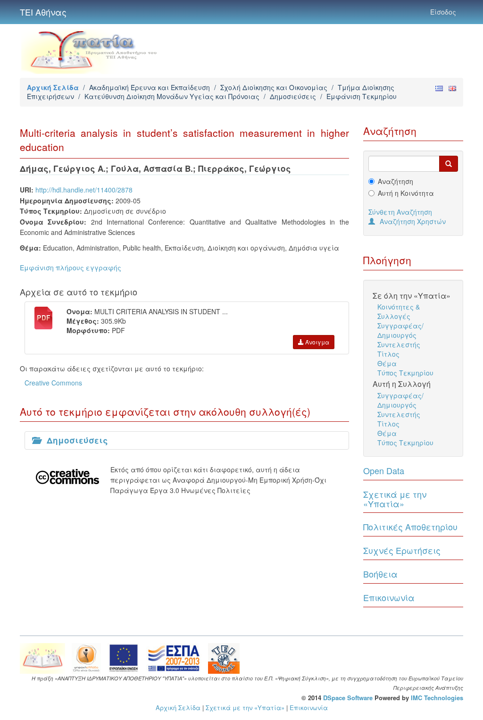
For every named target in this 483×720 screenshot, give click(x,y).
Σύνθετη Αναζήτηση (400, 212)
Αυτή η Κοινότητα (406, 193)
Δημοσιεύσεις (293, 96)
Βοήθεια (380, 574)
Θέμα (387, 363)
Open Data (383, 470)
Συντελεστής (398, 344)
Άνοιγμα (316, 342)
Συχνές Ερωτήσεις (402, 550)
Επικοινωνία (389, 597)
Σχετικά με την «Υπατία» (394, 499)
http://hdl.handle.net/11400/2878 (84, 189)
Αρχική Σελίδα (53, 87)
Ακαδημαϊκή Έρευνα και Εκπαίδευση (149, 87)
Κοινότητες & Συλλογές (398, 311)
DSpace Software (348, 697)
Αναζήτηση (395, 181)
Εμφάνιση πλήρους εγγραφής (70, 267)
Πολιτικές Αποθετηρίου (410, 526)
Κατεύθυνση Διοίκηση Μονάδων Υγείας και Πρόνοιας (171, 96)
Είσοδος (443, 12)
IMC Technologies (437, 697)
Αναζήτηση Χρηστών (413, 221)
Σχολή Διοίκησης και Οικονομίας (273, 87)
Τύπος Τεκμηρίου (405, 372)
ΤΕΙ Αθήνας (43, 12)
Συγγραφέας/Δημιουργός (400, 330)
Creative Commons (53, 382)
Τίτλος (388, 354)
